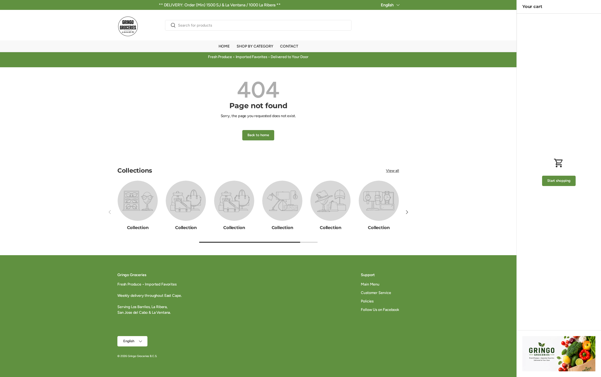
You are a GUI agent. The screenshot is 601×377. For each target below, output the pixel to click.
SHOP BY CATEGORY (255, 46)
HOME (224, 46)
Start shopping (558, 181)
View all (392, 170)
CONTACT (289, 46)
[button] (396, 26)
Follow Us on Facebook (380, 309)
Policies (367, 301)
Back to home (258, 135)
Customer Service (376, 292)
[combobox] (258, 25)
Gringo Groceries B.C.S (142, 356)
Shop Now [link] (559, 358)
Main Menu (370, 284)
